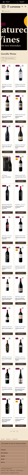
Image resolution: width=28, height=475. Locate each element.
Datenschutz (12, 470)
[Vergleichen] (9, 65)
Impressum (3, 470)
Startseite (2, 439)
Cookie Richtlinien (19, 470)
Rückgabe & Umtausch (14, 472)
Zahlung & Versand (5, 472)
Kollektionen (8, 439)
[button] (22, 6)
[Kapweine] (13, 6)
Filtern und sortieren (9, 58)
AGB (8, 470)
